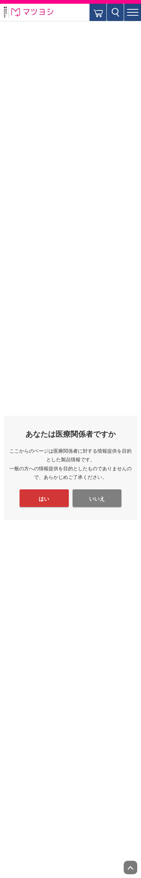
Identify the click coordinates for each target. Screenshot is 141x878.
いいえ (97, 499)
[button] (132, 12)
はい (44, 499)
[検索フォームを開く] (115, 12)
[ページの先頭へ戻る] (130, 867)
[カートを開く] (97, 12)
